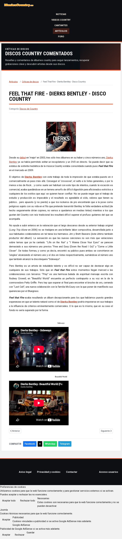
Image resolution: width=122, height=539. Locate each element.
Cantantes (61, 25)
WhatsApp (50, 444)
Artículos (61, 31)
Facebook (30, 444)
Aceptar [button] (6, 519)
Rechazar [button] (19, 534)
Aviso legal (25, 472)
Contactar (71, 472)
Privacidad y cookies (48, 472)
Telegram (65, 444)
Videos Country (61, 20)
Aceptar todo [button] (9, 500)
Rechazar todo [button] (27, 500)
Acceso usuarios (108, 472)
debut (23, 157)
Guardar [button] (31, 532)
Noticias (61, 14)
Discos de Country (29, 109)
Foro (61, 36)
